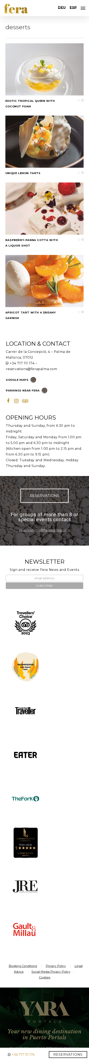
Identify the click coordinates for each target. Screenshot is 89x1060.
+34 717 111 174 (22, 363)
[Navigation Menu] (83, 8)
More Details (46, 66)
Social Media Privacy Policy (50, 972)
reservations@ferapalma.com (31, 369)
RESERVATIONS (68, 1055)
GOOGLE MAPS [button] (17, 379)
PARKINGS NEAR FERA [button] (23, 390)
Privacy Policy (56, 966)
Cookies (44, 977)
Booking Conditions (23, 966)
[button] (44, 496)
